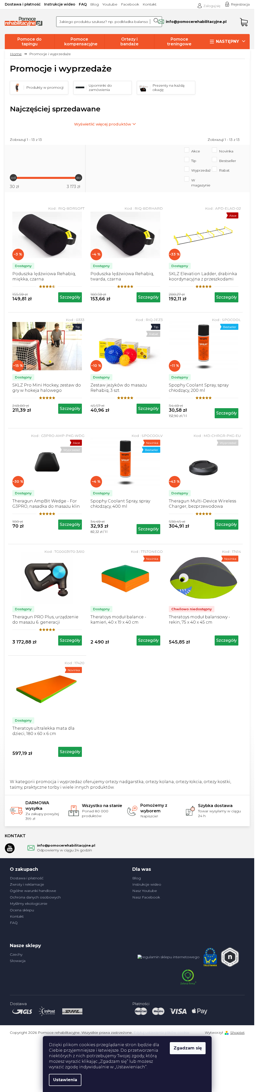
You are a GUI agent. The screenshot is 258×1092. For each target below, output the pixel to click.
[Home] (17, 54)
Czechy (16, 954)
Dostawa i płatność (23, 4)
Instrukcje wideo (59, 4)
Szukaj (156, 21)
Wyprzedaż (201, 170)
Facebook (130, 4)
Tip (193, 160)
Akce (195, 151)
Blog (94, 4)
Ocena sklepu (22, 910)
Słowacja (17, 960)
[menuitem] (29, 41)
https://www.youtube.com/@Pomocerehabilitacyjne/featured (10, 848)
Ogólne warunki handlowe (33, 890)
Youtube (109, 4)
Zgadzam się (188, 1048)
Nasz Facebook (146, 897)
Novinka (226, 151)
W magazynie (200, 182)
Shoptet (237, 1032)
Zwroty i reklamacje (27, 884)
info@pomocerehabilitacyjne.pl (66, 845)
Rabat (224, 170)
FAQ (83, 4)
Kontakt (149, 4)
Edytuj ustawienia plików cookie (161, 1032)
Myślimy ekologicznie (28, 903)
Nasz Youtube (144, 890)
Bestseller (227, 160)
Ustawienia (65, 1079)
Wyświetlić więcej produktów (102, 124)
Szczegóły (70, 297)
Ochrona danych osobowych (35, 897)
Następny (227, 41)
